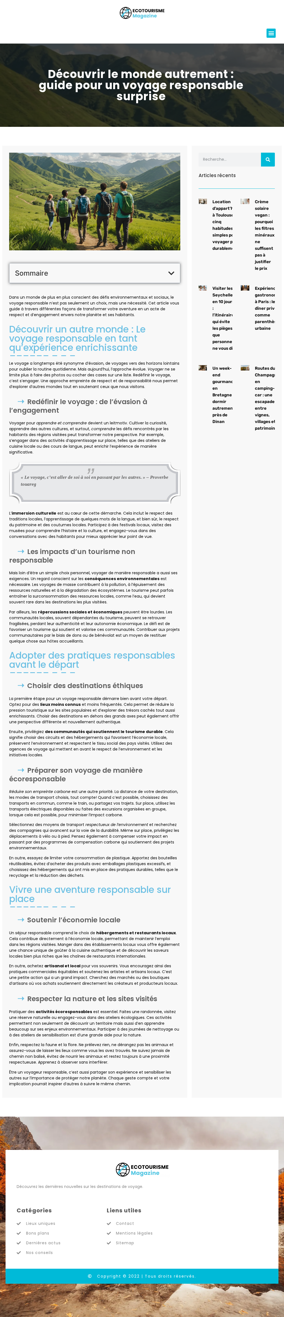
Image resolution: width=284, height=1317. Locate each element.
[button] (271, 33)
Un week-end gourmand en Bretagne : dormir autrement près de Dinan (223, 395)
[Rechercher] (268, 160)
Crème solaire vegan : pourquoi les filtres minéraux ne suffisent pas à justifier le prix (265, 235)
